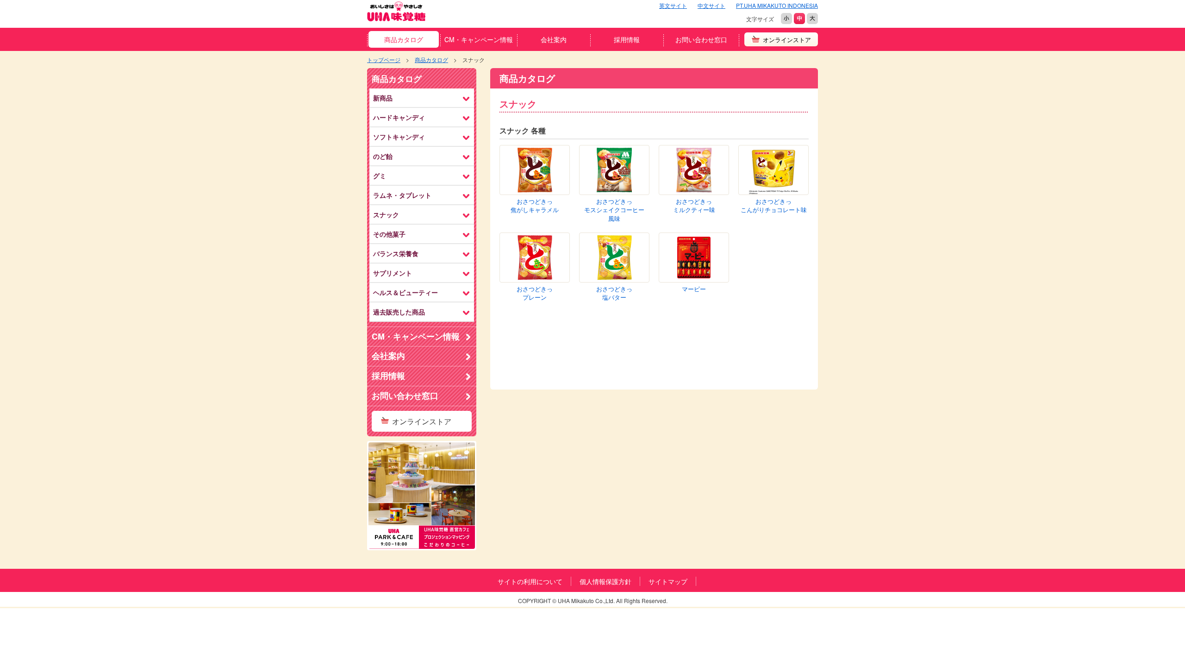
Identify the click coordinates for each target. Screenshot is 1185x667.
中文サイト (711, 5)
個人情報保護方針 (605, 581)
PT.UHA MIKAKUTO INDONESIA (777, 5)
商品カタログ (403, 39)
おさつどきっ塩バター (614, 293)
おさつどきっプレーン (535, 293)
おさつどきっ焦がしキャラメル (535, 205)
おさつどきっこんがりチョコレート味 (774, 205)
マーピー (694, 289)
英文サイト (673, 5)
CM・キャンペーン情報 (478, 39)
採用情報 (627, 39)
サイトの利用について (530, 581)
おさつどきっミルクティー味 (694, 205)
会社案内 (554, 39)
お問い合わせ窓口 (701, 39)
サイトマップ (668, 581)
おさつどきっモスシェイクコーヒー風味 (614, 210)
